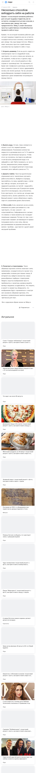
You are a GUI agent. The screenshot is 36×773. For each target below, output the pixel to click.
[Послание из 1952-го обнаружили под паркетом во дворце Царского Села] (18, 501)
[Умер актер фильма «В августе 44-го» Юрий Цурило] (18, 640)
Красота (15, 7)
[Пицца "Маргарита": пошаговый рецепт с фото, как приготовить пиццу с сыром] (18, 585)
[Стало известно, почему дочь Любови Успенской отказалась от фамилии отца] (18, 696)
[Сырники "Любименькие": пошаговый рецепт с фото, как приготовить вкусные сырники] (18, 723)
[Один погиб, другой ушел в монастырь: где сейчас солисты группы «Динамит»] (18, 751)
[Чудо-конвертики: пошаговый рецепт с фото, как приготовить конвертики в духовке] (18, 557)
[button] (18, 93)
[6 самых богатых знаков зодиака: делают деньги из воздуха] (18, 612)
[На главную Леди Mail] (9, 2)
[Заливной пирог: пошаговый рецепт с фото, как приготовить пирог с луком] (18, 474)
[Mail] (6, 2)
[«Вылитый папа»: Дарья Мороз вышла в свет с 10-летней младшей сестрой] (18, 363)
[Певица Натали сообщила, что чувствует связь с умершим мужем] (18, 529)
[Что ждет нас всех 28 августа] (18, 390)
